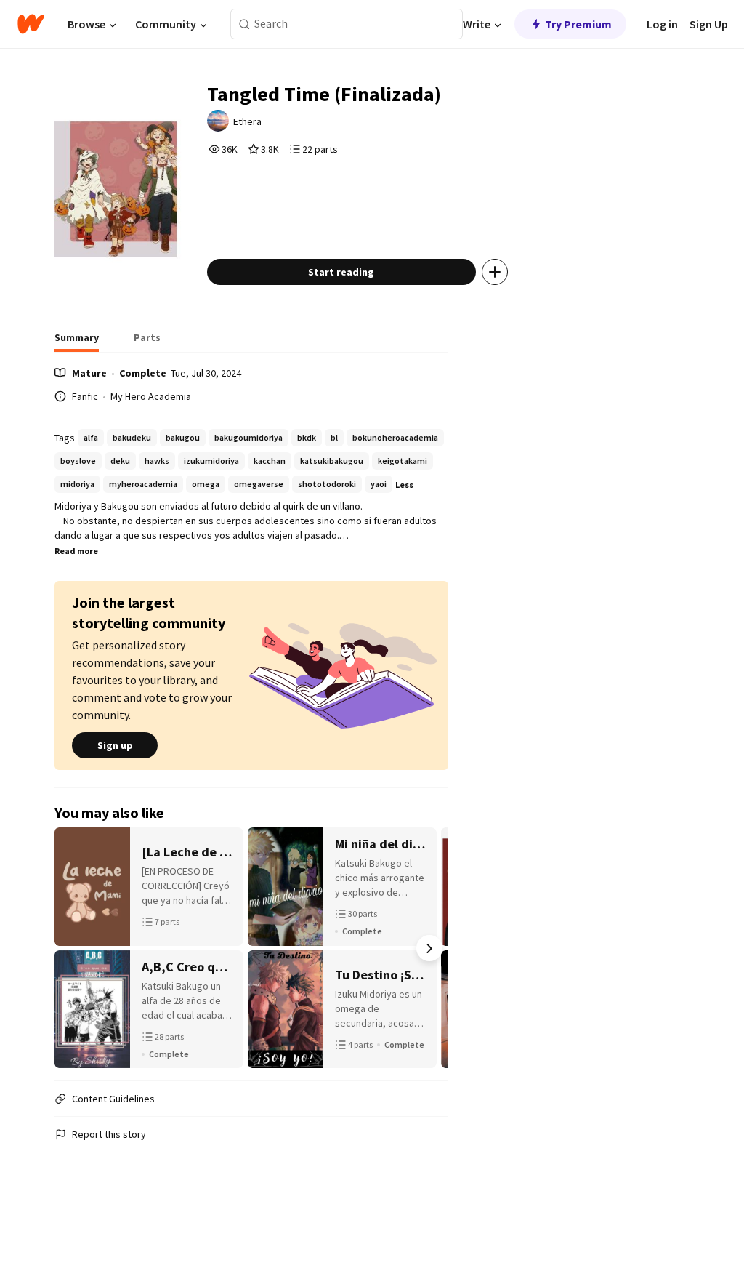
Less (404, 484)
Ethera (247, 121)
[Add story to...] (495, 272)
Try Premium (578, 24)
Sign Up (709, 24)
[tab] (76, 342)
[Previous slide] (73, 948)
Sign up (115, 745)
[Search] (244, 24)
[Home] (30, 24)
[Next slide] (429, 948)
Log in (662, 24)
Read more (76, 550)
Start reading (341, 271)
